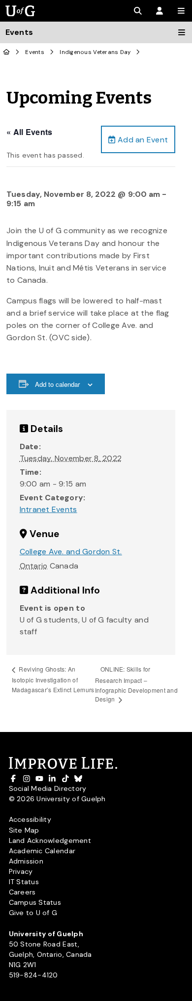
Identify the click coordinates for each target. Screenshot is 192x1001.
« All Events (29, 131)
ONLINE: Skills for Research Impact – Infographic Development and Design (136, 684)
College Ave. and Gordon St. (71, 551)
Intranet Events (48, 509)
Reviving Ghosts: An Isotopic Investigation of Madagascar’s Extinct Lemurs (53, 679)
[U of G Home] (6, 52)
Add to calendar (57, 384)
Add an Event (142, 140)
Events (34, 52)
